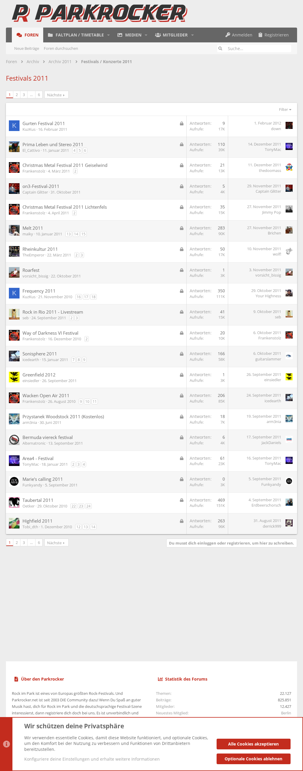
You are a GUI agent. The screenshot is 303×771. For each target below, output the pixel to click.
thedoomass (270, 170)
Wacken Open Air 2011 (46, 395)
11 (95, 401)
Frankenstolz (33, 171)
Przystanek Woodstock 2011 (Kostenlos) (63, 416)
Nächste (54, 95)
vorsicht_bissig (35, 276)
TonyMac (273, 149)
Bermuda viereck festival (47, 437)
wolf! (277, 254)
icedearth (30, 359)
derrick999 (272, 526)
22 (74, 506)
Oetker (28, 506)
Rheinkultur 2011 (40, 249)
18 (93, 296)
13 (69, 234)
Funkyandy (32, 485)
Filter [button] (283, 109)
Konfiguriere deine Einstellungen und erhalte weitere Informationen (92, 759)
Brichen (274, 233)
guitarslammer (268, 359)
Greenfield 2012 (39, 375)
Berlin (286, 713)
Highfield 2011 (37, 521)
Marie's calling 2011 (42, 479)
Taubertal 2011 (38, 500)
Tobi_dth (30, 526)
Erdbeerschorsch (266, 505)
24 (88, 506)
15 (83, 234)
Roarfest (30, 270)
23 (81, 506)
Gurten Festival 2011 (43, 123)
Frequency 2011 (39, 291)
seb (25, 317)
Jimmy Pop (271, 212)
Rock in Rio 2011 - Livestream (52, 312)
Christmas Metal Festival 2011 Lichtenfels (64, 207)
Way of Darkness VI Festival (50, 333)
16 (79, 296)
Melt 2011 (32, 228)
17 (86, 296)
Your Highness (268, 295)
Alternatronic (34, 443)
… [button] (31, 94)
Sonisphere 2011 (39, 354)
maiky (27, 234)
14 (76, 234)
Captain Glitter (35, 192)
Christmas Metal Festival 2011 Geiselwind (64, 165)
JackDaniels (271, 442)
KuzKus (29, 129)
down (276, 128)
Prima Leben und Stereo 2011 (52, 144)
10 (87, 401)
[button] (108, 35)
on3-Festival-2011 (40, 186)
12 (78, 526)
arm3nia (29, 422)
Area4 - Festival (38, 458)
